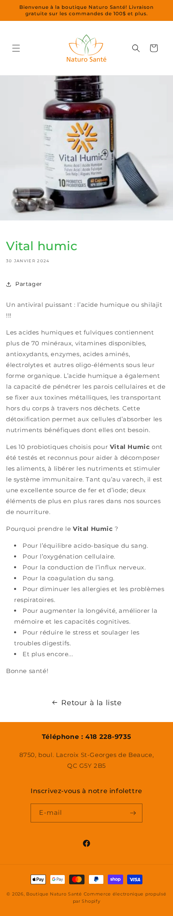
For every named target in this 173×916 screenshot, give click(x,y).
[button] (16, 48)
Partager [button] (28, 284)
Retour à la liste (91, 702)
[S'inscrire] (133, 813)
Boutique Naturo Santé (54, 894)
